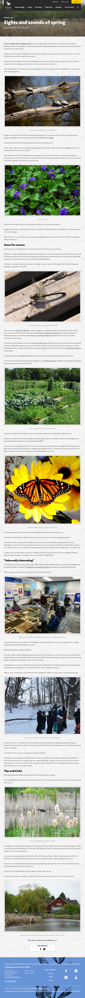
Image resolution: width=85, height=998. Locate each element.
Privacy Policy (43, 988)
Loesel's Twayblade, (49, 333)
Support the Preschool (50, 5)
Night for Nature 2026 (14, 5)
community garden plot (49, 361)
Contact (55, 1)
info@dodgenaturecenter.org (12, 977)
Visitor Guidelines (51, 970)
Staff (50, 977)
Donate (76, 1)
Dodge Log (65, 1)
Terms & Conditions (32, 988)
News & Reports (49, 5)
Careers (50, 980)
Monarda (22, 356)
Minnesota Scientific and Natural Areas (41, 335)
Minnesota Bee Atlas (40, 343)
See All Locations (11, 981)
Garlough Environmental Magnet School (38, 567)
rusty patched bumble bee (73, 348)
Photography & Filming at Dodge (17, 5)
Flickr (5, 448)
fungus (51, 138)
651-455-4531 (9, 975)
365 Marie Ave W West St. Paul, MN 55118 (11, 971)
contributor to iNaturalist (21, 330)
